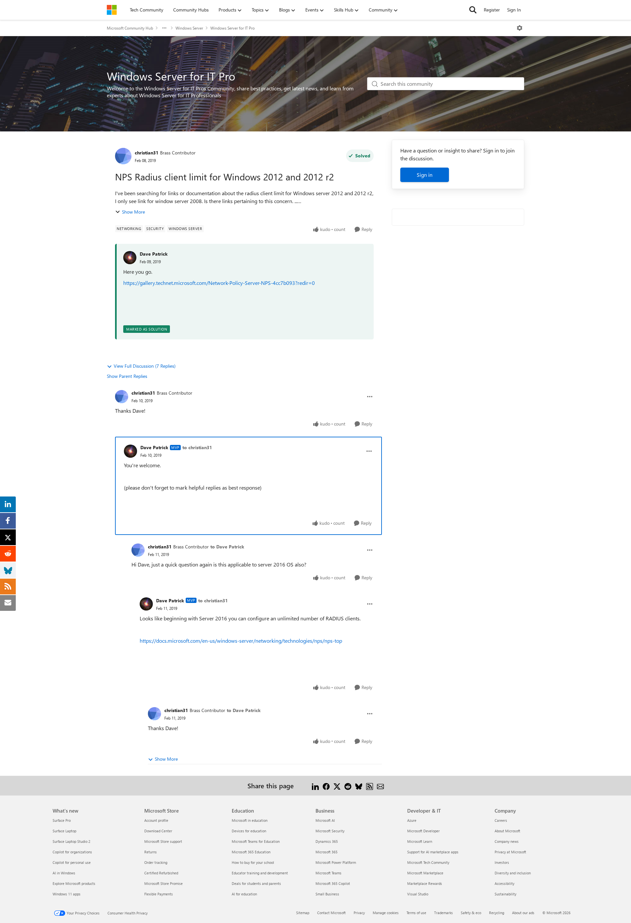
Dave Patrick (154, 254)
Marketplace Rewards (424, 883)
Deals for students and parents (256, 883)
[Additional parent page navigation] (164, 28)
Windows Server (189, 28)
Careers (501, 820)
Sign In (514, 10)
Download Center (158, 830)
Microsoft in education (250, 820)
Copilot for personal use (72, 862)
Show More (133, 212)
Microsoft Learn (419, 841)
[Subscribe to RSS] (369, 785)
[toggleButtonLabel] (519, 28)
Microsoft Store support (163, 841)
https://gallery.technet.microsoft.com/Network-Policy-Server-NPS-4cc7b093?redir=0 (219, 282)
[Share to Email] (380, 785)
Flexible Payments (158, 893)
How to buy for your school (253, 862)
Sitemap (302, 912)
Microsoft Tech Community (428, 862)
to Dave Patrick (227, 546)
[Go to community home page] (112, 10)
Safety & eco (471, 912)
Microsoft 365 (327, 851)
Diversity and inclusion (513, 872)
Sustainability (505, 893)
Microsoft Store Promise (163, 883)
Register (492, 10)
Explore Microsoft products (74, 883)
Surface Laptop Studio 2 (71, 841)
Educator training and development (260, 872)
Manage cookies (386, 912)
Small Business (327, 893)
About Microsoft (507, 830)
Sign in (424, 174)
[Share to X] (337, 785)
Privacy (359, 912)
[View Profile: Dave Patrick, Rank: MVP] (130, 451)
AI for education (244, 893)
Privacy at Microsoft (510, 851)
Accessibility (504, 883)
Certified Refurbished (161, 872)
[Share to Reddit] (347, 785)
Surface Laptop (64, 830)
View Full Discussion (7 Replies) (144, 366)
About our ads (523, 912)
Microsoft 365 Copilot (333, 883)
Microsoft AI (325, 820)
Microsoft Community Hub (130, 28)
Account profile (156, 820)
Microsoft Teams (328, 872)
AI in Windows (64, 872)
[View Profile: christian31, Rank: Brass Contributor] (123, 156)
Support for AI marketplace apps (432, 851)
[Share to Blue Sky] (358, 785)
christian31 (146, 153)
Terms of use (416, 912)
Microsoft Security (330, 830)
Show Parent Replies (127, 376)
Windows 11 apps (67, 893)
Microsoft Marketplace (425, 872)
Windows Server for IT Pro (232, 28)
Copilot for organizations (72, 851)
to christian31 (197, 447)
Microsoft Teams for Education (256, 841)
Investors (502, 862)
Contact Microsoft (331, 912)
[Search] (473, 10)
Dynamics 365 (327, 841)
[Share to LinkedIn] (315, 785)
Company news (507, 841)
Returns (150, 851)
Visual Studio (417, 893)
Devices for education (249, 830)
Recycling (496, 912)
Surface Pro (62, 820)
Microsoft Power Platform (336, 862)
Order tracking (155, 862)
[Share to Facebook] (326, 785)
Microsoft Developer (423, 830)
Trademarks (443, 912)
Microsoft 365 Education (251, 851)
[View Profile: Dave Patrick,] (129, 257)
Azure (411, 820)
